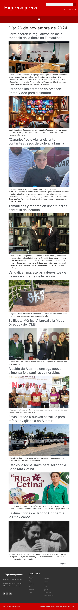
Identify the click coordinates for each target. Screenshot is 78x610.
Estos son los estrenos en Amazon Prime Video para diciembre (35, 91)
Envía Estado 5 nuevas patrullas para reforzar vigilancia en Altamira (37, 419)
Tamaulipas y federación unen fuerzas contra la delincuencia (38, 208)
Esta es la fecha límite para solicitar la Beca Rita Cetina (37, 467)
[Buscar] (74, 4)
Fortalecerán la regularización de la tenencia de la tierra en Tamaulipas (35, 36)
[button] (39, 19)
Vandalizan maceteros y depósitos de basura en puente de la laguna (37, 274)
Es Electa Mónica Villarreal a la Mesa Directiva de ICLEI (36, 322)
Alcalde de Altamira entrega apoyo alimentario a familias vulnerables (35, 370)
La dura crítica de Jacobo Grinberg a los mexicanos (36, 515)
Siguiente (64, 564)
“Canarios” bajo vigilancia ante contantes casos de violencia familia (36, 141)
